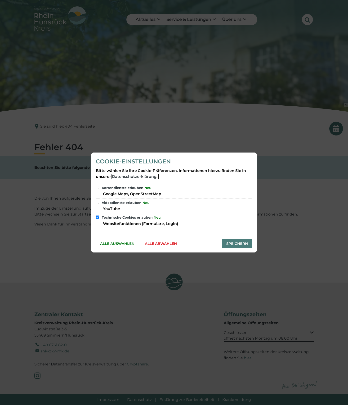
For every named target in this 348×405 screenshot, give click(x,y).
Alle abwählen (161, 243)
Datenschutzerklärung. (135, 176)
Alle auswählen (117, 243)
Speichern (237, 243)
